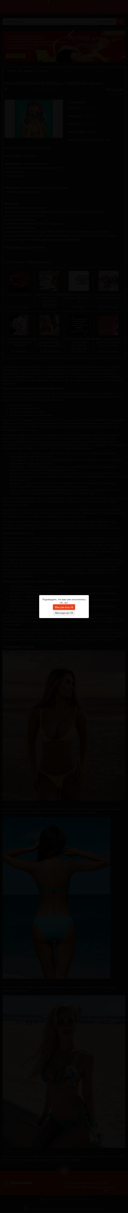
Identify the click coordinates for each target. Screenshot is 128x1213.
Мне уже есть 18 (64, 607)
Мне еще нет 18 (64, 612)
